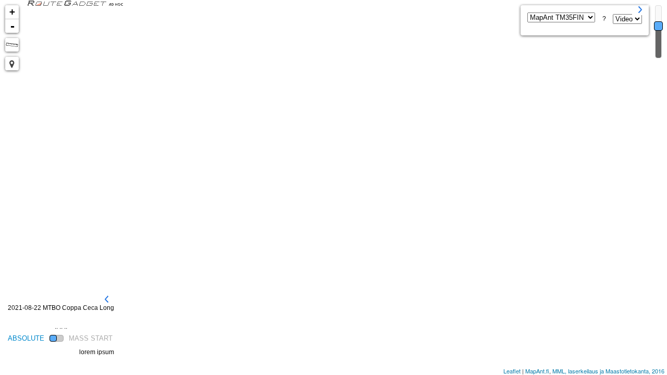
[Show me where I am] (12, 63)
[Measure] (12, 45)
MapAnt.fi (537, 371)
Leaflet (512, 371)
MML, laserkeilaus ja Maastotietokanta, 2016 (608, 371)
